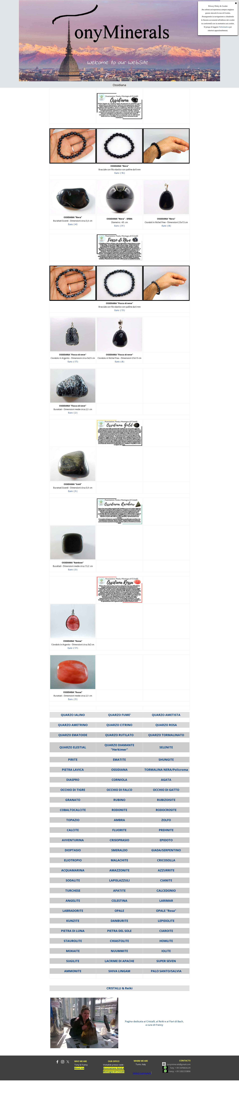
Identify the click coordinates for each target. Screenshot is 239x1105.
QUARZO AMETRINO (73, 725)
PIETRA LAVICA (73, 770)
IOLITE (166, 951)
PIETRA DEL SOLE (119, 931)
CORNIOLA (119, 780)
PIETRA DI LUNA (73, 931)
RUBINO (119, 800)
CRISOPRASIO (119, 840)
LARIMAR (166, 900)
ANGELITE (73, 900)
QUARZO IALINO (73, 715)
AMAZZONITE (119, 870)
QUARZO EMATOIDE (72, 735)
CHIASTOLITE (119, 941)
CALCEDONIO (166, 890)
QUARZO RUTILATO (119, 735)
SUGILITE (72, 961)
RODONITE (119, 810)
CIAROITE (166, 931)
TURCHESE (72, 890)
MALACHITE (119, 860)
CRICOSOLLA (166, 860)
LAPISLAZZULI (119, 880)
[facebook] (57, 1062)
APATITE (119, 890)
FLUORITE (119, 830)
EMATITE (119, 759)
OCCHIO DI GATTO (166, 790)
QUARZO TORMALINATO (166, 735)
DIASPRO (72, 780)
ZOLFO (166, 820)
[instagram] (62, 1062)
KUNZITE (72, 921)
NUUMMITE (119, 951)
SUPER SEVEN (166, 961)
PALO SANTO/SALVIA (166, 971)
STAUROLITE (73, 941)
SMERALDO (119, 850)
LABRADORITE (72, 911)
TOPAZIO (72, 820)
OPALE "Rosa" (166, 911)
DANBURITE (119, 921)
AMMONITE (72, 971)
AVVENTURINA (73, 840)
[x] (68, 1062)
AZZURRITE (166, 870)
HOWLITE (166, 941)
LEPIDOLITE (166, 921)
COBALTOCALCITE (73, 810)
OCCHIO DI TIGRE (72, 790)
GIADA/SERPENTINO (166, 850)
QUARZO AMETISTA (166, 715)
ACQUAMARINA (72, 870)
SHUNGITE (166, 759)
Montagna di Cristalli (113, 1071)
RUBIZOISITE (166, 800)
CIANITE (166, 880)
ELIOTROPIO (73, 860)
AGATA (166, 780)
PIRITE (72, 759)
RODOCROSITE (166, 810)
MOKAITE (73, 951)
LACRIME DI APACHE (119, 961)
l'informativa (223, 27)
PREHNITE (166, 830)
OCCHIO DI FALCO (119, 790)
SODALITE (73, 880)
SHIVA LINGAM (119, 971)
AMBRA (119, 820)
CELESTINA (119, 900)
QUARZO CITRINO (119, 725)
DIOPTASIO (73, 850)
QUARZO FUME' (119, 715)
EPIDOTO (166, 840)
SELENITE (166, 747)
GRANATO (72, 800)
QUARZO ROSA (166, 725)
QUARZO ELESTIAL (73, 747)
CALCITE (73, 830)
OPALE (119, 911)
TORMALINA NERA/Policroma (166, 770)
